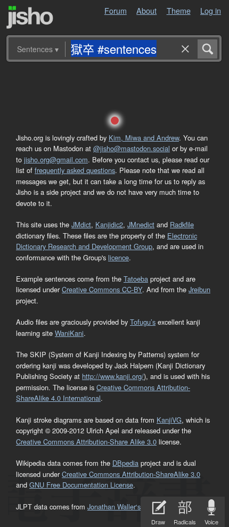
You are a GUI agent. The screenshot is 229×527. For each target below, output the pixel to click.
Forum (115, 10)
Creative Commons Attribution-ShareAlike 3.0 (131, 474)
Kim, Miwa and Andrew (144, 138)
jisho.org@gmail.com (56, 159)
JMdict (81, 224)
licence (118, 257)
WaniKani (69, 333)
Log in (210, 10)
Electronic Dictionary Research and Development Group (106, 240)
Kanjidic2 (109, 224)
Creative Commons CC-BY (102, 289)
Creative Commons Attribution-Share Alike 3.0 (86, 442)
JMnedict (140, 224)
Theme (179, 10)
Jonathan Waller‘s (114, 506)
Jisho (29, 17)
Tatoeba (136, 279)
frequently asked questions (75, 170)
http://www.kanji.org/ (113, 376)
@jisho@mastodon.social (131, 148)
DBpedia (125, 463)
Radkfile (182, 224)
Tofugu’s (143, 322)
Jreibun (199, 289)
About (146, 10)
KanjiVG (169, 420)
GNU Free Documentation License (81, 485)
